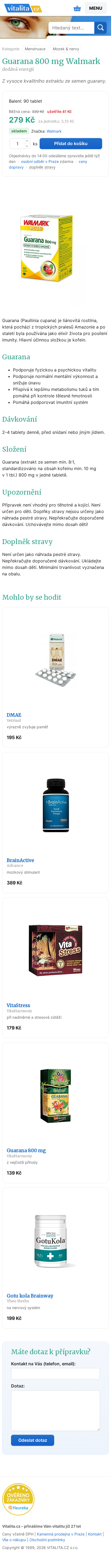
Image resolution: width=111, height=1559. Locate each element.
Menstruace (35, 48)
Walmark (54, 131)
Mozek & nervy (66, 48)
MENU (95, 8)
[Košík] (77, 8)
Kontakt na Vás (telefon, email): (43, 1363)
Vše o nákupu (14, 1539)
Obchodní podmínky (47, 1539)
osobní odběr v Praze (40, 161)
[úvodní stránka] (23, 8)
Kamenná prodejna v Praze (61, 1534)
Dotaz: (18, 1386)
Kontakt (95, 1534)
